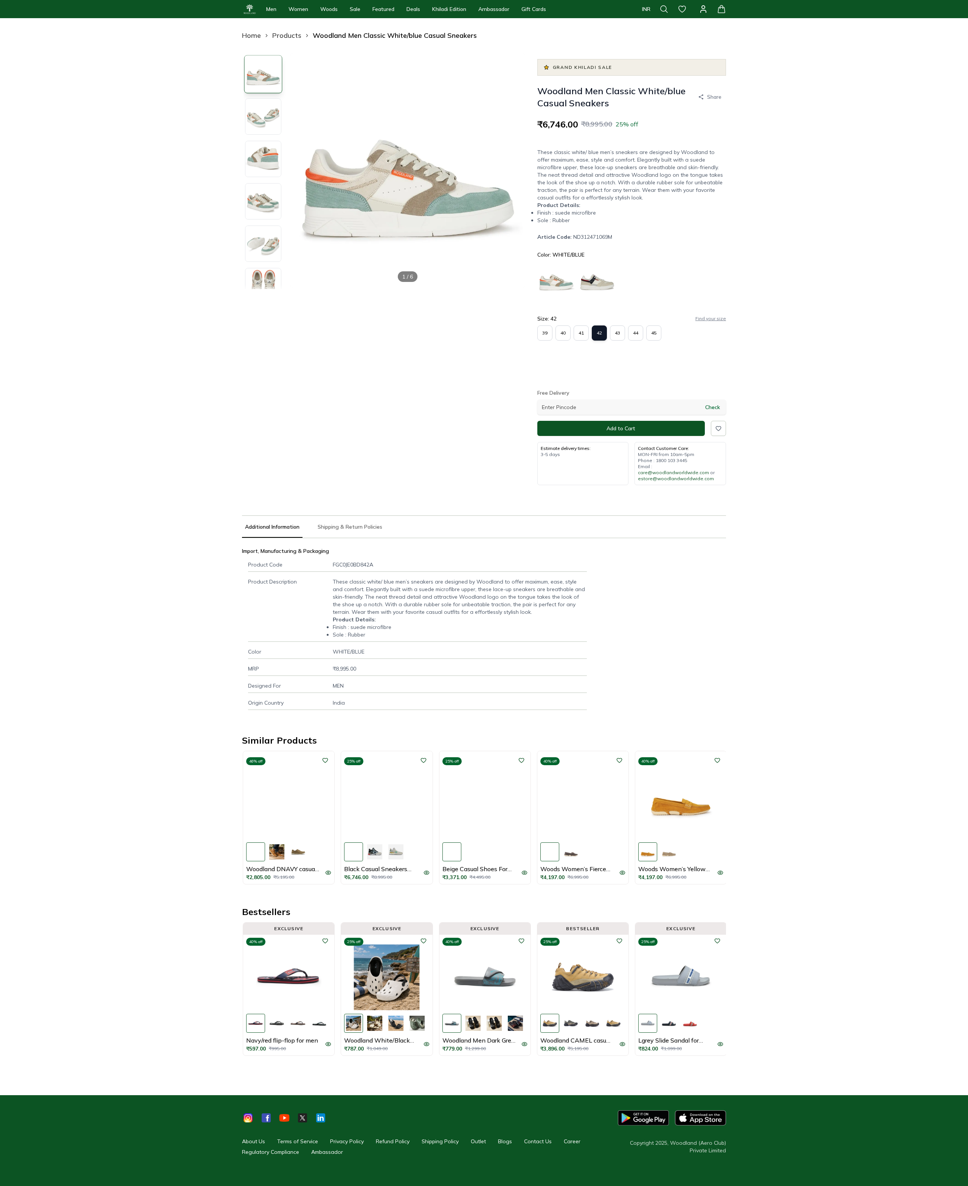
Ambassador (493, 9)
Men (271, 9)
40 (563, 333)
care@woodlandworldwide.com (673, 472)
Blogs (505, 1141)
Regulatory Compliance (270, 1152)
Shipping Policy (440, 1141)
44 (635, 333)
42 (599, 333)
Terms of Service (297, 1141)
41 (581, 333)
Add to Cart (621, 428)
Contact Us (538, 1141)
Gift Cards (533, 9)
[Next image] (513, 170)
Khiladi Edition (449, 9)
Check (712, 407)
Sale (355, 9)
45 (653, 333)
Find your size (710, 318)
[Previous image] (302, 170)
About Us (253, 1141)
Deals (413, 9)
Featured (383, 9)
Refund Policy (393, 1141)
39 (545, 333)
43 (617, 333)
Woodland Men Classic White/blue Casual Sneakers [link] (395, 35)
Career (572, 1141)
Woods (329, 9)
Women (298, 9)
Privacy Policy (347, 1141)
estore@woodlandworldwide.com (676, 478)
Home (251, 35)
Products (286, 35)
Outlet (478, 1141)
